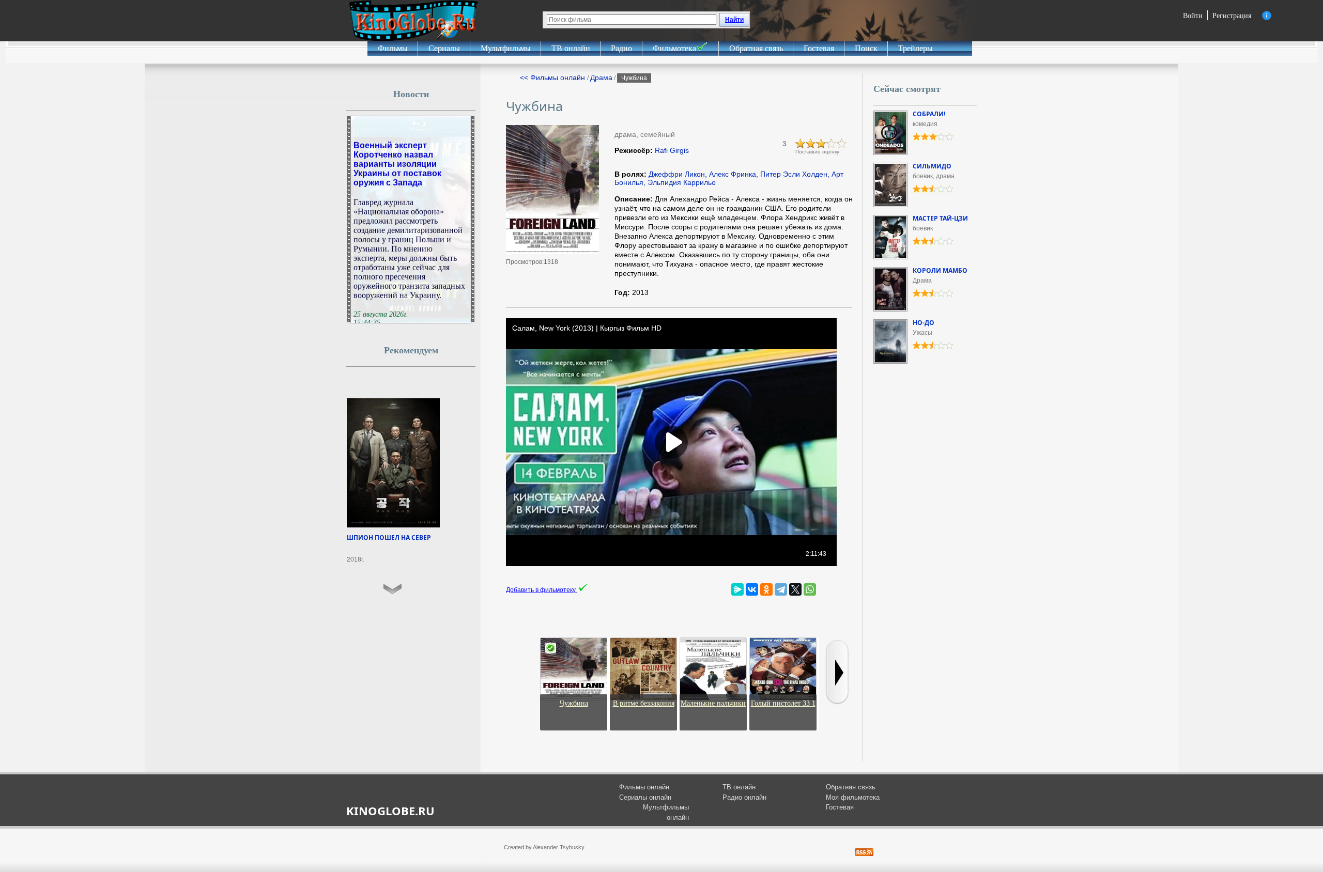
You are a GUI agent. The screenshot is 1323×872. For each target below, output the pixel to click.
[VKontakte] (752, 589)
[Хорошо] (831, 143)
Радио (621, 48)
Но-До (923, 322)
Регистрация (1231, 15)
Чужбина (574, 703)
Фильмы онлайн (644, 787)
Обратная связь (756, 48)
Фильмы (393, 48)
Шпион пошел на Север (389, 537)
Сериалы (444, 48)
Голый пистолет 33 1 (783, 703)
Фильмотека (674, 48)
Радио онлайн (744, 797)
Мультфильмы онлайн (666, 812)
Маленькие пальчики (713, 703)
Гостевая (819, 48)
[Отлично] (842, 143)
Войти (1193, 15)
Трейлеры (915, 48)
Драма (601, 77)
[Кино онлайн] (413, 20)
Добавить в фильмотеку (541, 590)
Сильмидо (932, 166)
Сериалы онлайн (645, 797)
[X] (795, 589)
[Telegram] (781, 589)
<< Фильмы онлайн (553, 77)
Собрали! (929, 114)
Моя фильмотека (853, 797)
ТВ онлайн (570, 48)
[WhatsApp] (810, 589)
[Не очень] (811, 143)
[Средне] (821, 143)
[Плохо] (800, 143)
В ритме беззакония (643, 703)
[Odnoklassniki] (766, 589)
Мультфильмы (506, 48)
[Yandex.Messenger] (737, 589)
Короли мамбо (940, 270)
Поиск (866, 48)
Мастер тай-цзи (940, 218)
